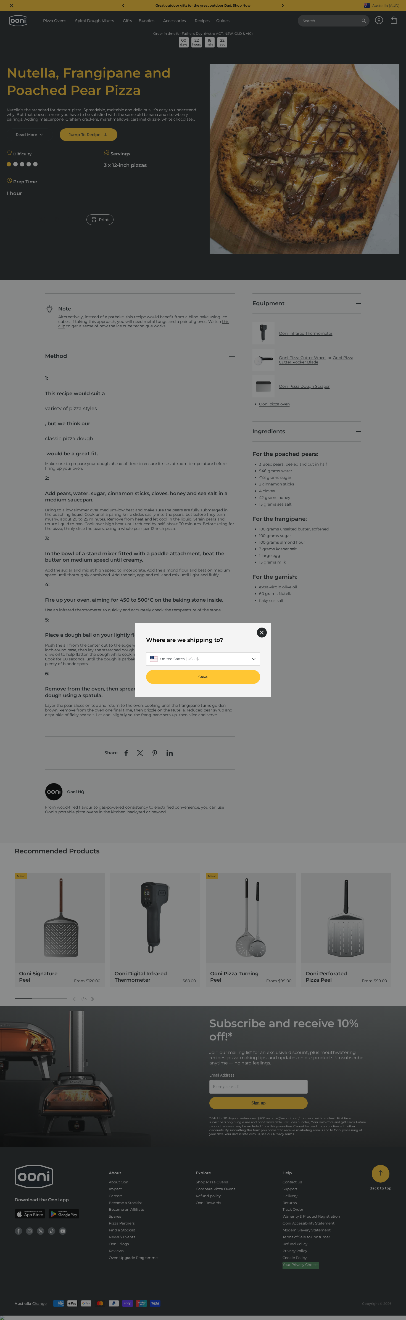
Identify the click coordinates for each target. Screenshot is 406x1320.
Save (203, 676)
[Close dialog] (262, 632)
